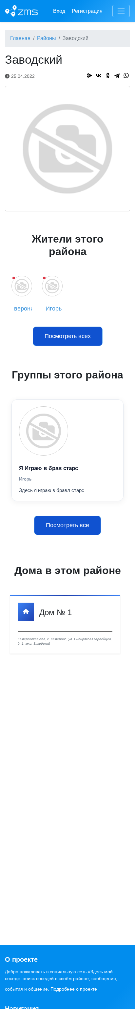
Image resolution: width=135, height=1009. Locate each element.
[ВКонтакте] (99, 75)
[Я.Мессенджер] (89, 75)
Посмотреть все (67, 525)
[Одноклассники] (108, 75)
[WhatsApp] (126, 75)
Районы (46, 38)
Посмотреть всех (68, 336)
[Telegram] (117, 75)
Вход (59, 11)
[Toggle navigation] (121, 11)
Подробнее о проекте (73, 989)
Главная (20, 38)
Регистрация (87, 11)
